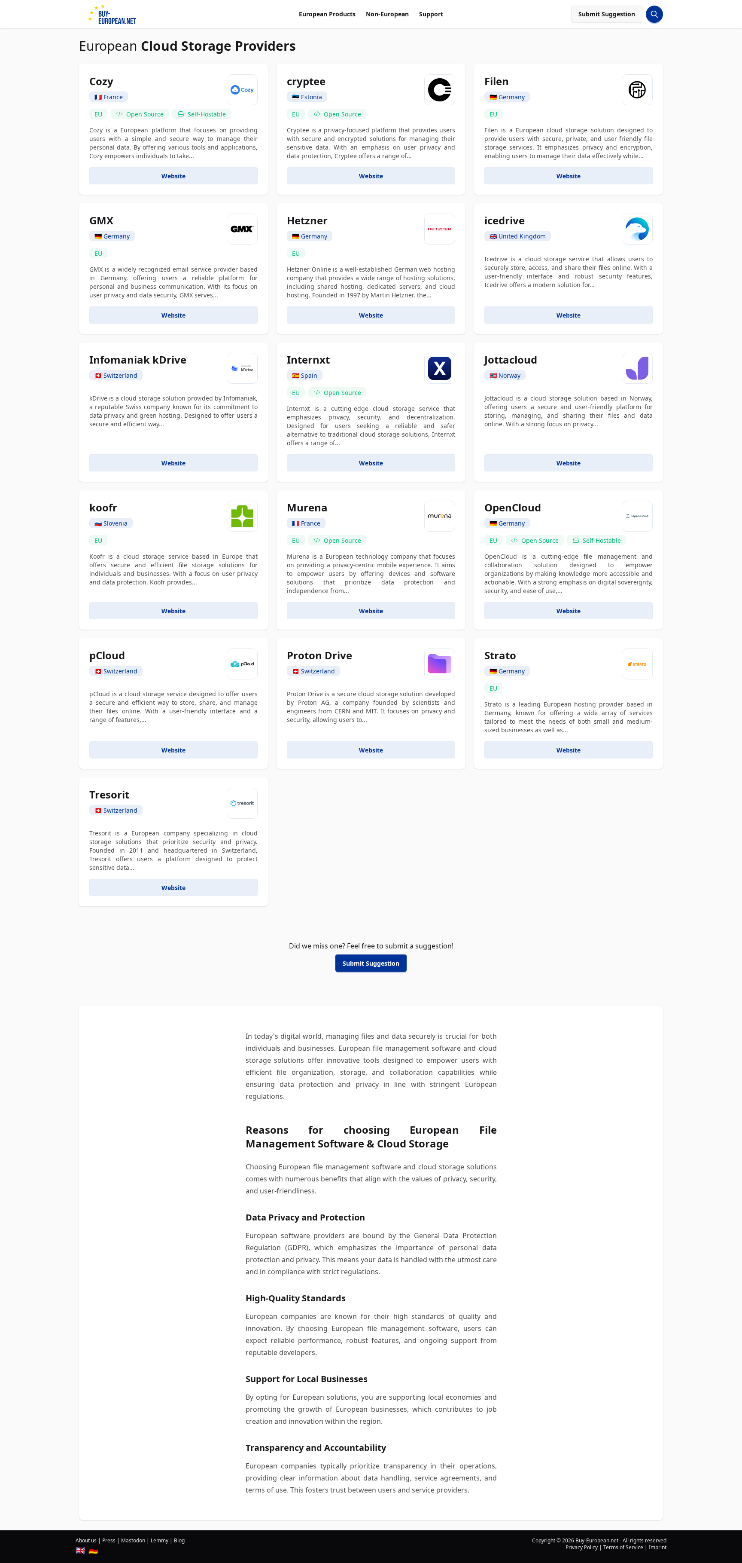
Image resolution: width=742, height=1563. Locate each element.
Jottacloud (510, 359)
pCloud (107, 655)
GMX (101, 220)
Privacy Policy (582, 1547)
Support (431, 14)
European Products (327, 14)
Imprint (657, 1547)
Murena (307, 507)
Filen (496, 81)
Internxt (308, 359)
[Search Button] (654, 14)
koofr (103, 507)
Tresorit (109, 794)
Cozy (101, 81)
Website (173, 176)
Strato (500, 655)
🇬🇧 (80, 1550)
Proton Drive (319, 655)
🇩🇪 (93, 1550)
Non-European (387, 14)
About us (86, 1540)
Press (109, 1540)
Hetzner (307, 220)
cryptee (306, 81)
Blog (179, 1540)
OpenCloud (512, 507)
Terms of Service (623, 1547)
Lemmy (159, 1540)
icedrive (504, 220)
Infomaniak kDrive (137, 359)
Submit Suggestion (606, 14)
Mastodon (133, 1540)
